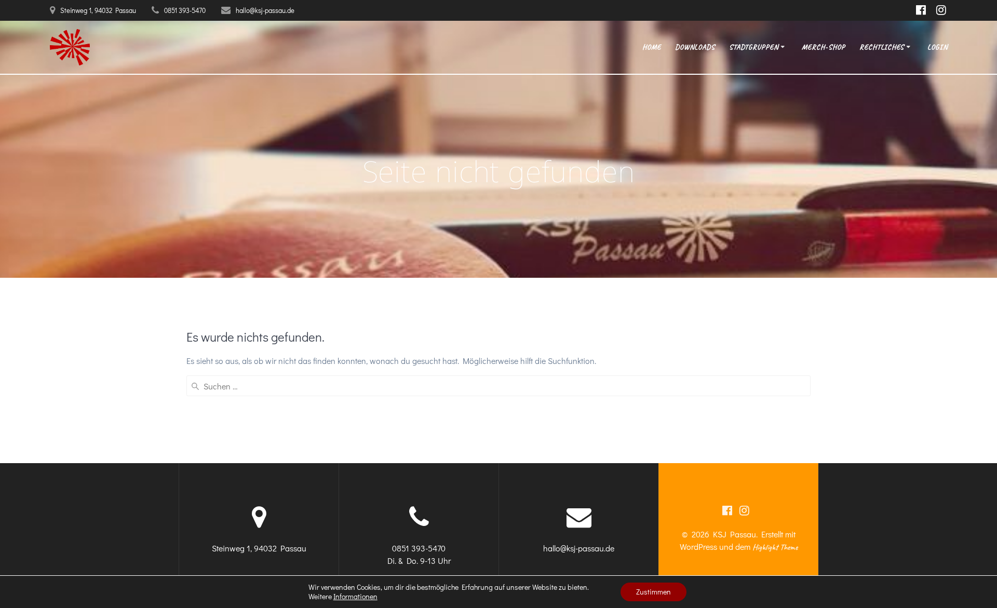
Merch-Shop (823, 47)
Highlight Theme (775, 547)
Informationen (355, 596)
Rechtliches (881, 47)
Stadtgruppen (753, 47)
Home (651, 47)
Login (937, 47)
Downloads (695, 47)
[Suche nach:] (498, 385)
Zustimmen (653, 592)
